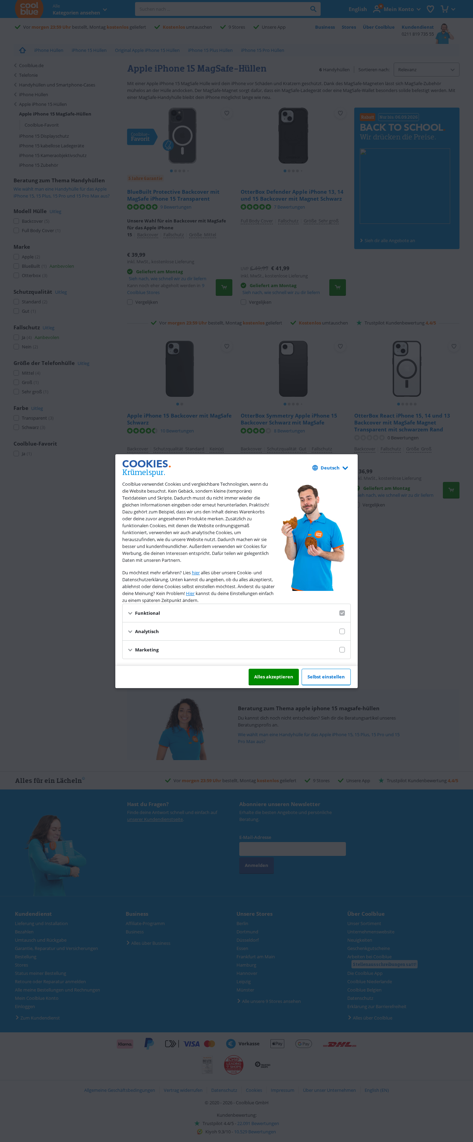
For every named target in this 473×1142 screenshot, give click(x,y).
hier (196, 572)
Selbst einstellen (326, 677)
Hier (190, 593)
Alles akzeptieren (273, 677)
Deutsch (330, 468)
